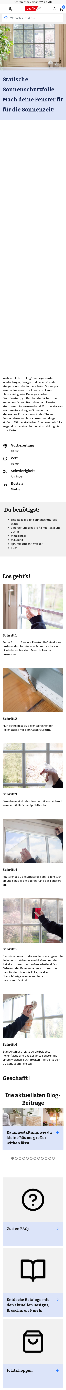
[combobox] (32, 18)
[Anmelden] (10, 8)
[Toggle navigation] (4, 9)
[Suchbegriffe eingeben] (5, 18)
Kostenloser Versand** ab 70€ (33, 2)
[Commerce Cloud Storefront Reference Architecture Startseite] (33, 8)
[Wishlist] (54, 8)
